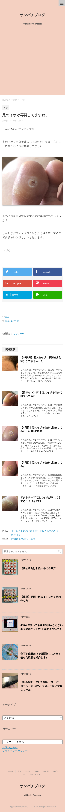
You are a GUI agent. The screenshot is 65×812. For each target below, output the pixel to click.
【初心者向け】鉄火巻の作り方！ (39, 568)
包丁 (19, 771)
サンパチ (18, 333)
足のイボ (15, 321)
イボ (7, 316)
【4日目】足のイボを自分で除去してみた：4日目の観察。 (41, 429)
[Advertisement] (32, 61)
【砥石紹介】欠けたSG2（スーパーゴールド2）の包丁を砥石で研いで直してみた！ (41, 686)
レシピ (28, 771)
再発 (7, 321)
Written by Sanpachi (32, 795)
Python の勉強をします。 (24, 538)
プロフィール (34, 774)
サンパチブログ (32, 15)
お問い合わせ (10, 747)
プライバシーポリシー (15, 750)
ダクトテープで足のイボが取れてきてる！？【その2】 (41, 499)
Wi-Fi (37, 771)
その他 (46, 771)
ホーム (11, 771)
